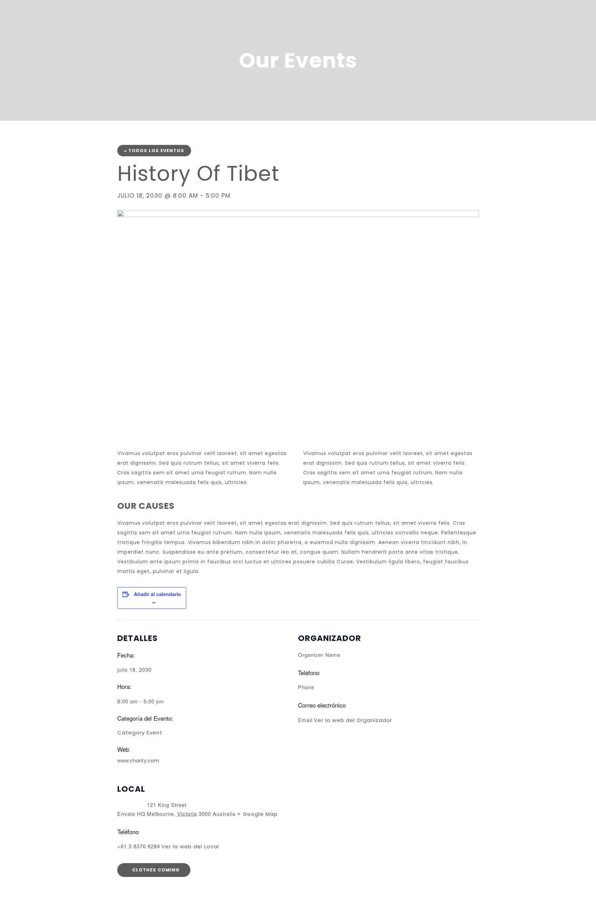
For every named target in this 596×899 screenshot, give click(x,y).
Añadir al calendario (157, 594)
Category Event (139, 732)
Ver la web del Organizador (353, 720)
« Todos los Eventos (154, 150)
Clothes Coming (155, 870)
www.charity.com (138, 760)
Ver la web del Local (190, 846)
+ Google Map (257, 814)
